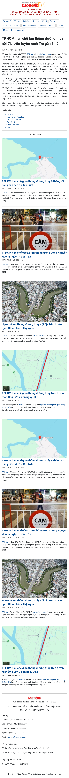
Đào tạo (17, 21)
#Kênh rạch (9, 127)
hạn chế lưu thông (43, 54)
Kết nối (60, 26)
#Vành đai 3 (10, 122)
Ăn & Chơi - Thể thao (11, 26)
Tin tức (36, 21)
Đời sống (26, 21)
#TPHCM (9, 114)
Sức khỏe (42, 26)
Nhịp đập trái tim (29, 26)
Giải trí (44, 21)
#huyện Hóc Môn (12, 125)
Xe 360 (52, 26)
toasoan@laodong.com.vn (17, 737)
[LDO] (34, 158)
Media (5, 30)
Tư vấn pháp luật (17, 30)
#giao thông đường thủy (14, 117)
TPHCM (30, 54)
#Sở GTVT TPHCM (13, 120)
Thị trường (54, 21)
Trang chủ (7, 21)
